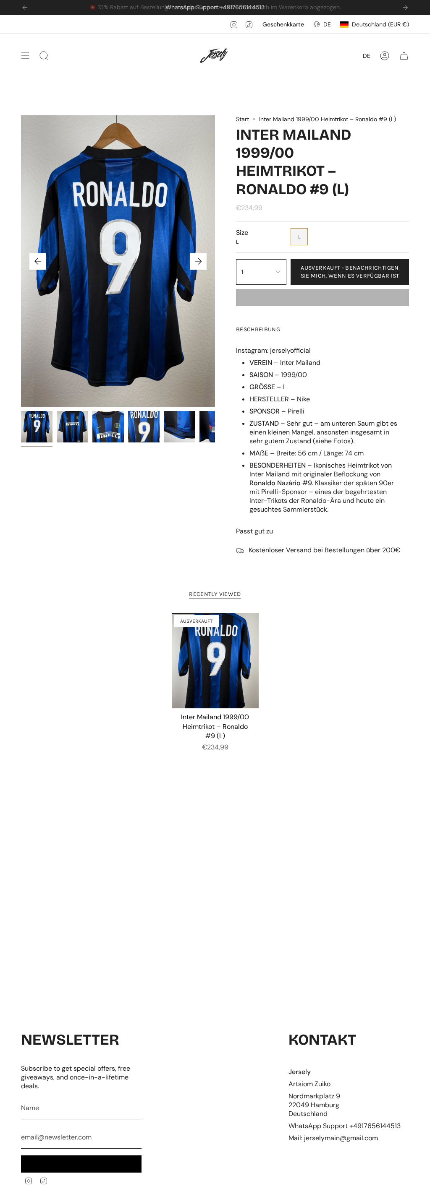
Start (242, 119)
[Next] (405, 7)
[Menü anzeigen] (25, 55)
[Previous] (25, 7)
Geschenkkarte (283, 24)
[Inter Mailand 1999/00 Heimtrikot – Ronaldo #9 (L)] (215, 661)
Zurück (37, 261)
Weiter (198, 261)
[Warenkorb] (404, 55)
